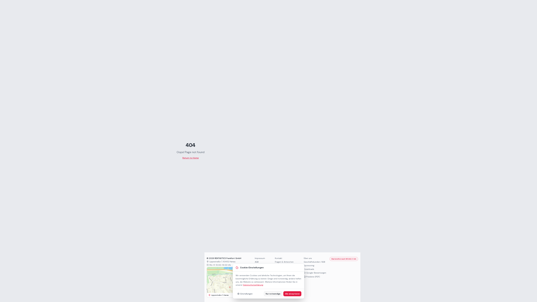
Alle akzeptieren (292, 293)
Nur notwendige (273, 293)
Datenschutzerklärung (253, 285)
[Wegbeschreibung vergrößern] (226, 280)
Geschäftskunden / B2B (314, 262)
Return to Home (190, 157)
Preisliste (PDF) (313, 276)
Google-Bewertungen (316, 273)
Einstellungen (246, 293)
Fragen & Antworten (284, 262)
